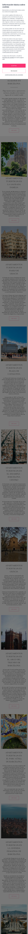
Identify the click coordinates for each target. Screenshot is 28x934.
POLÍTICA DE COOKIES (8, 57)
